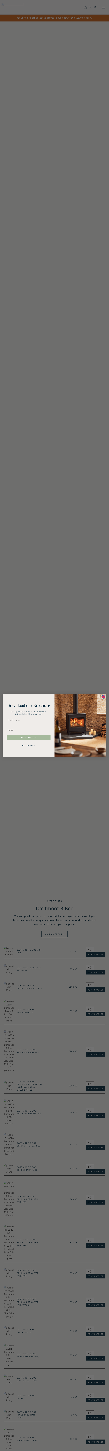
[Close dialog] (103, 696)
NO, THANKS (28, 745)
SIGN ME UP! (29, 738)
